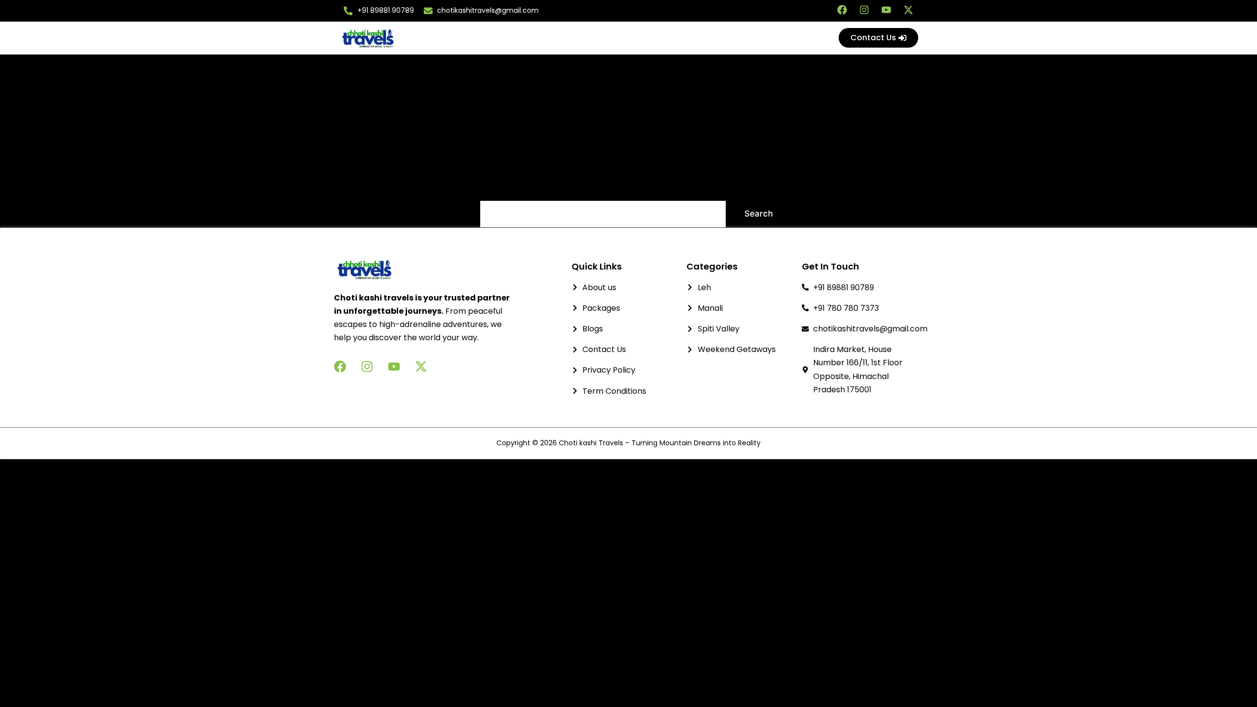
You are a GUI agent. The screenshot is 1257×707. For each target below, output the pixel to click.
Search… (497, 187)
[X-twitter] (908, 10)
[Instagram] (864, 10)
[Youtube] (886, 10)
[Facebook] (842, 10)
